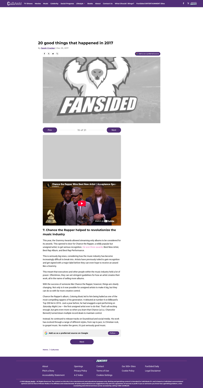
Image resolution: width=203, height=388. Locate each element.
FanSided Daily (152, 366)
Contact (100, 366)
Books (90, 3)
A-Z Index (78, 375)
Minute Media (30, 381)
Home (45, 350)
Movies (38, 3)
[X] (188, 3)
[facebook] (183, 3)
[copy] (57, 53)
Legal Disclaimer (153, 370)
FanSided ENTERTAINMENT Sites (150, 3)
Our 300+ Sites (129, 366)
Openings (78, 366)
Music (45, 3)
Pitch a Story (48, 370)
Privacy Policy (80, 370)
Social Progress (67, 3)
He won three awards (92, 247)
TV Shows (28, 3)
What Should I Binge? (124, 3)
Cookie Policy (128, 370)
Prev (50, 130)
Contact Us (107, 3)
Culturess (54, 350)
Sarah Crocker (48, 48)
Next (114, 130)
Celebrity (54, 3)
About (98, 3)
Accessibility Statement (53, 375)
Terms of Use (102, 370)
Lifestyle (79, 3)
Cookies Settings (104, 375)
